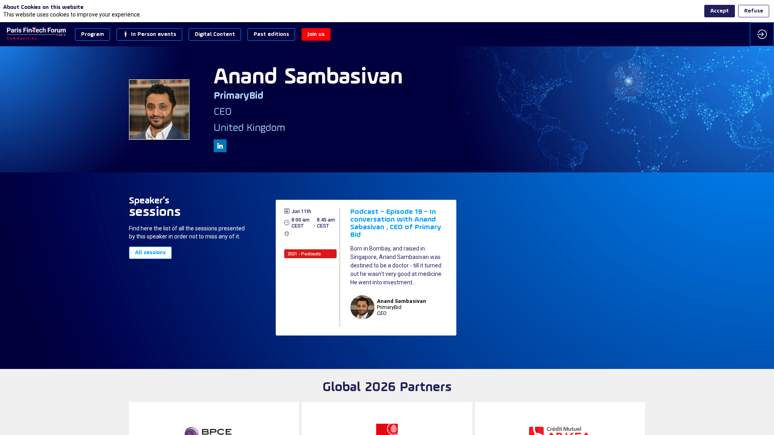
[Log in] (762, 34)
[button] (92, 34)
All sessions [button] (150, 253)
